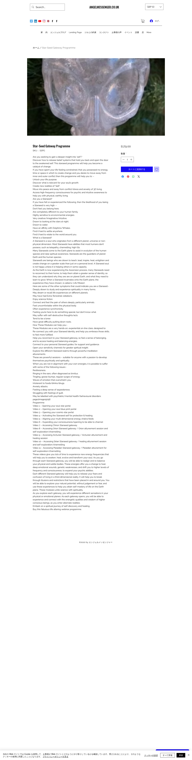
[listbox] (154, 7)
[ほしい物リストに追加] (156, 169)
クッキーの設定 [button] (151, 755)
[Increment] (131, 159)
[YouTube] (39, 21)
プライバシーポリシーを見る (55, 756)
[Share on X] (138, 176)
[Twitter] (31, 21)
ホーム (36, 47)
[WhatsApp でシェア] (133, 176)
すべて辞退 (167, 755)
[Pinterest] (48, 21)
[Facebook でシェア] (122, 176)
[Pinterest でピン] (128, 176)
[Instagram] (44, 21)
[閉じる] (188, 755)
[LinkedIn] (35, 21)
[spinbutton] (127, 159)
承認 (181, 755)
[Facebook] (52, 21)
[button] (154, 7)
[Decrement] (123, 159)
